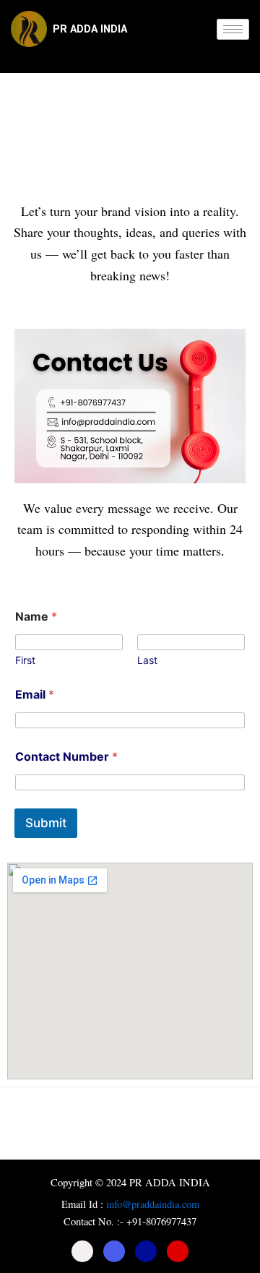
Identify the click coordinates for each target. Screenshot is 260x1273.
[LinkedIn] (146, 1251)
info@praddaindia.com (152, 1204)
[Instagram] (177, 1251)
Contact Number (66, 757)
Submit (45, 823)
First (25, 660)
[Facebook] (82, 1251)
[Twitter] (114, 1251)
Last (147, 660)
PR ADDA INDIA (90, 28)
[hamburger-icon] (233, 29)
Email (34, 695)
